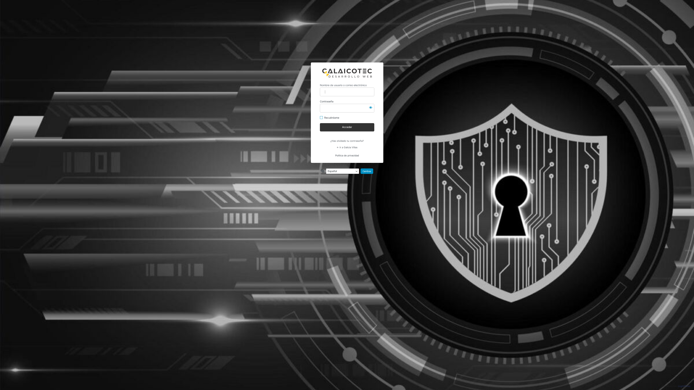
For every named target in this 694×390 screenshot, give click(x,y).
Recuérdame (331, 117)
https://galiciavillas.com (347, 73)
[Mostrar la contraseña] (370, 107)
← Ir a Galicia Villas (347, 147)
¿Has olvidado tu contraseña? (347, 140)
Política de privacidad (347, 155)
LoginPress (684, 386)
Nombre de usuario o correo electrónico (343, 85)
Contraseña (326, 101)
